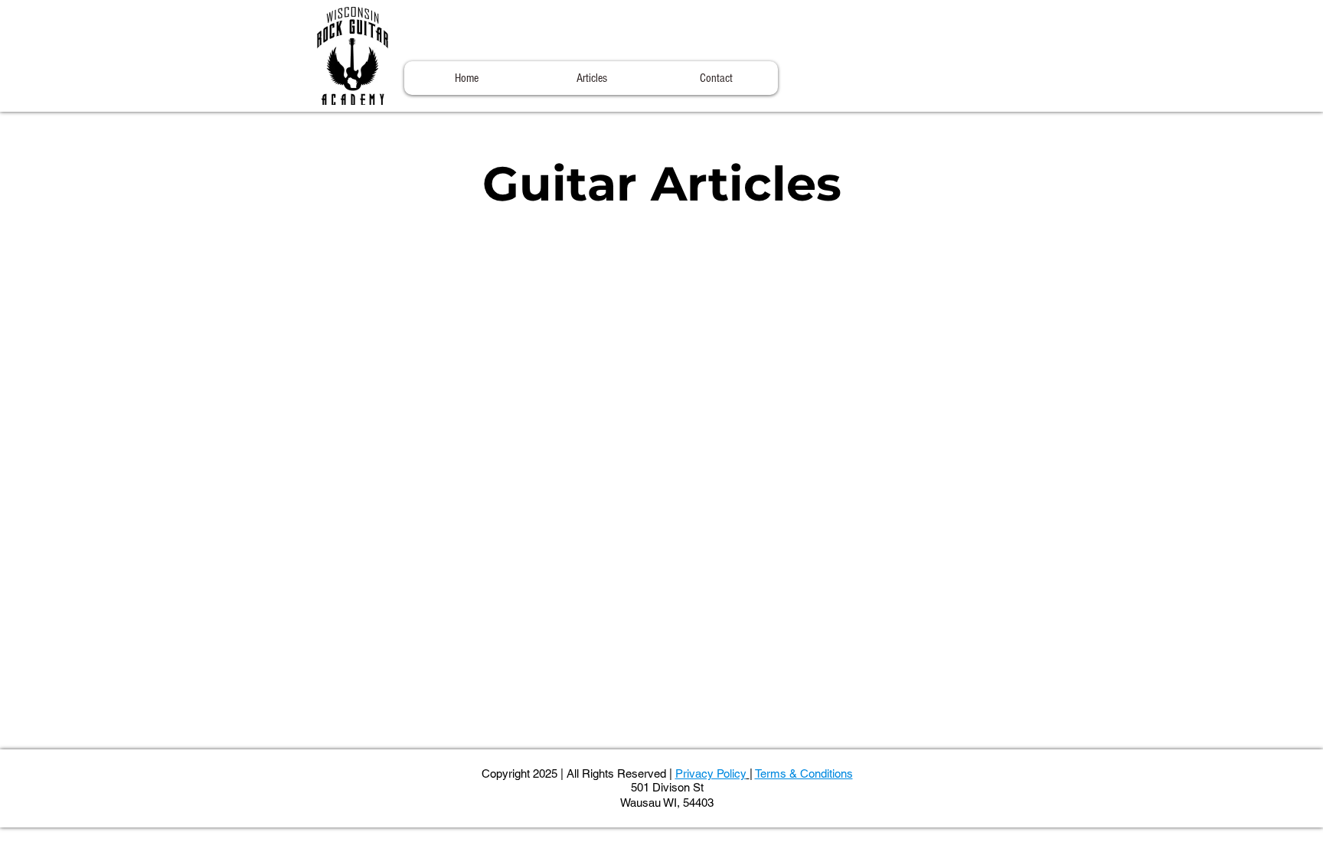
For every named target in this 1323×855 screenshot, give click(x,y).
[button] (591, 78)
